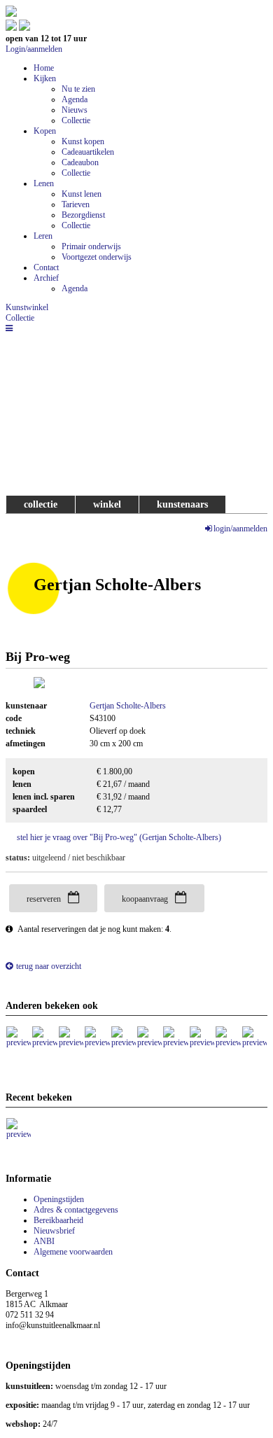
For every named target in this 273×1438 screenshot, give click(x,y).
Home (44, 68)
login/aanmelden (240, 528)
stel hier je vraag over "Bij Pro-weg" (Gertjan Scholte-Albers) (119, 837)
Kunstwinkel (27, 307)
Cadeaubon (80, 162)
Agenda (75, 99)
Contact (46, 267)
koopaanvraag (145, 899)
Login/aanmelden (34, 49)
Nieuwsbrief (54, 1231)
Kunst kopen (83, 141)
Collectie (76, 120)
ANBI (44, 1241)
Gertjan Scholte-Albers (128, 706)
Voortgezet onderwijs (97, 257)
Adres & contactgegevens (76, 1210)
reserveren (44, 899)
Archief (46, 278)
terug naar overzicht (48, 966)
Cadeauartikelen (88, 152)
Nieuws (75, 110)
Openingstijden (59, 1199)
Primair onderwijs (91, 246)
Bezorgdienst (83, 215)
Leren (43, 236)
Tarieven (76, 204)
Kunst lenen (82, 194)
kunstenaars (182, 504)
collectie (40, 504)
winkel (107, 504)
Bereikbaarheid (58, 1220)
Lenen (44, 183)
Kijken (45, 78)
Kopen (45, 131)
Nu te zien (78, 89)
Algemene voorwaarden (73, 1252)
